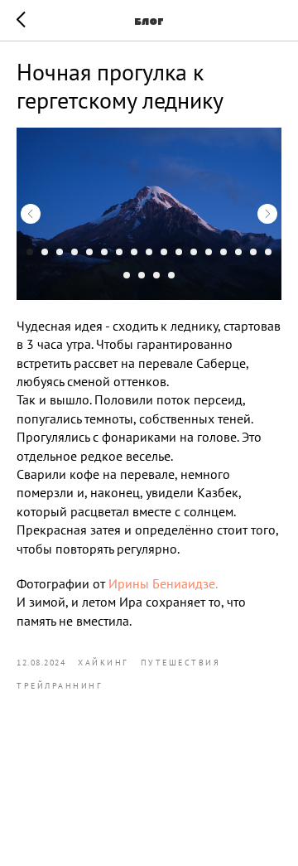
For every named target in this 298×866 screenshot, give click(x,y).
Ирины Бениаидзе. (163, 583)
